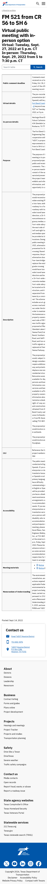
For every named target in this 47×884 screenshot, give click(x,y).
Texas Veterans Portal (14, 813)
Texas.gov (8, 830)
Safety (8, 747)
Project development (13, 712)
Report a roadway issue (14, 791)
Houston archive (9, 10)
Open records (10, 782)
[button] (37, 3)
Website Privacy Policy (12, 880)
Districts (7, 673)
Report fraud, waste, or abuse (17, 786)
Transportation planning (15, 738)
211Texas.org (10, 826)
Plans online (9, 707)
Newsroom (9, 685)
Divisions (8, 677)
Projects (9, 721)
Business (9, 695)
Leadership (9, 681)
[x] (6, 863)
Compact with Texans (35, 880)
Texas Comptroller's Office (16, 804)
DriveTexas (9, 756)
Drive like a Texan (12, 751)
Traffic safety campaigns (15, 764)
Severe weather (11, 760)
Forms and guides (12, 703)
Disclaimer (12, 877)
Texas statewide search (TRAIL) (18, 835)
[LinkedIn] (22, 863)
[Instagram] (30, 863)
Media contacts (11, 778)
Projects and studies (13, 734)
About (8, 669)
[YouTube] (14, 863)
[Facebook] (38, 863)
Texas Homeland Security (15, 808)
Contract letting (11, 699)
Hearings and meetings (14, 725)
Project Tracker (11, 729)
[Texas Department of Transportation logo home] (14, 3)
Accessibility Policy (28, 877)
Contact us (11, 774)
